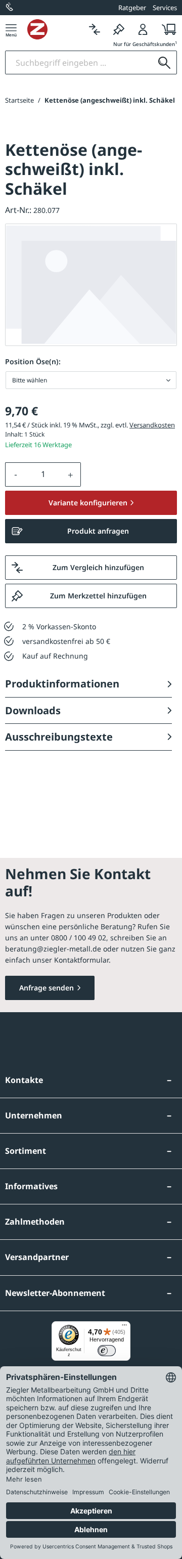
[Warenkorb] (166, 29)
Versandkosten (152, 424)
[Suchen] (164, 62)
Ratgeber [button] (132, 7)
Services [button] (165, 7)
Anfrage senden (46, 987)
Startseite (19, 100)
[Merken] (119, 29)
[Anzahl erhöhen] (70, 474)
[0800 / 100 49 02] (10, 7)
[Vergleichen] (94, 29)
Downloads (33, 710)
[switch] (107, 1350)
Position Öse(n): (33, 361)
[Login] (143, 29)
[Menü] (11, 29)
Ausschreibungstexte (59, 737)
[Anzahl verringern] (15, 474)
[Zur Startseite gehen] (54, 29)
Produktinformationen (62, 683)
